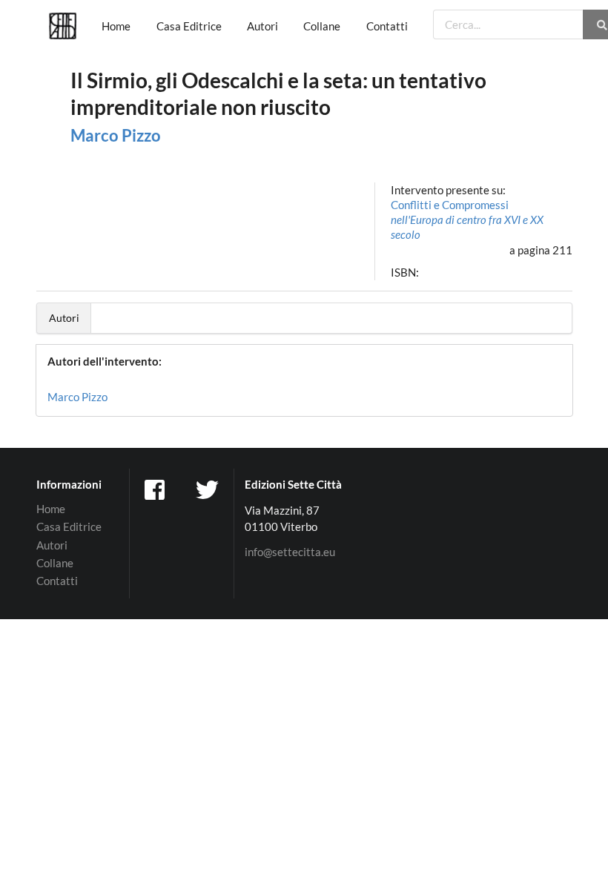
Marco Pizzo (115, 135)
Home (116, 26)
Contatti (387, 26)
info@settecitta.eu (290, 552)
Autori (262, 26)
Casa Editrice (189, 26)
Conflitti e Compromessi (467, 219)
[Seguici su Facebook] (156, 488)
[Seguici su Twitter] (208, 488)
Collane (321, 26)
